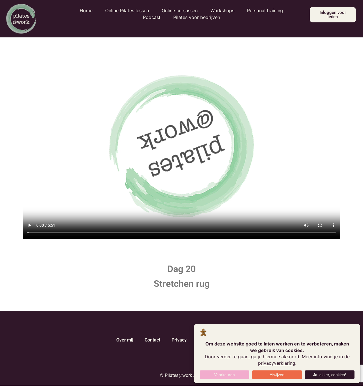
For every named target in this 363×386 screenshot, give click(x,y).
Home (86, 10)
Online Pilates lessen (127, 10)
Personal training (265, 10)
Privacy (179, 340)
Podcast (152, 17)
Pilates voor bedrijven (196, 17)
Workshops (222, 10)
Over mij (124, 340)
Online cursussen (180, 10)
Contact (152, 340)
